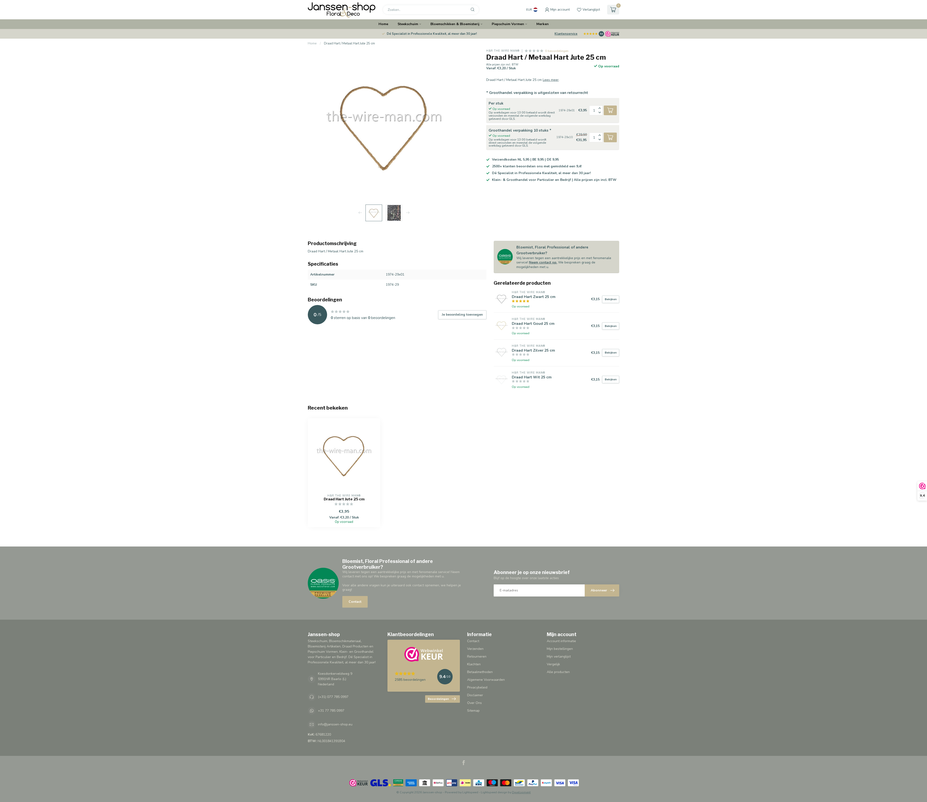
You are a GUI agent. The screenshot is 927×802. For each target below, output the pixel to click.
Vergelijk (553, 664)
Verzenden (475, 648)
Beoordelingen (438, 699)
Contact (355, 601)
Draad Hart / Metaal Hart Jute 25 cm (349, 43)
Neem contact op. (543, 262)
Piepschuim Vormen (508, 24)
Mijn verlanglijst (559, 656)
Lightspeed (470, 792)
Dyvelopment (521, 792)
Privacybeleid (477, 687)
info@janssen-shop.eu (335, 724)
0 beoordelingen (557, 51)
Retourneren (476, 656)
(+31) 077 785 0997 (333, 697)
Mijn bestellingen (560, 648)
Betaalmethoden (480, 672)
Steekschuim (408, 24)
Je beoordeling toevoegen (462, 314)
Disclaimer (475, 695)
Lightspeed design (494, 792)
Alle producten (558, 672)
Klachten (474, 664)
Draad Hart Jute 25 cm (344, 499)
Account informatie (561, 641)
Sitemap (473, 710)
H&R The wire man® (503, 51)
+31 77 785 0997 (331, 710)
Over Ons (474, 703)
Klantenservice (566, 34)
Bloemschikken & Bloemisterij (454, 24)
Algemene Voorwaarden (486, 679)
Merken (542, 24)
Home (383, 24)
